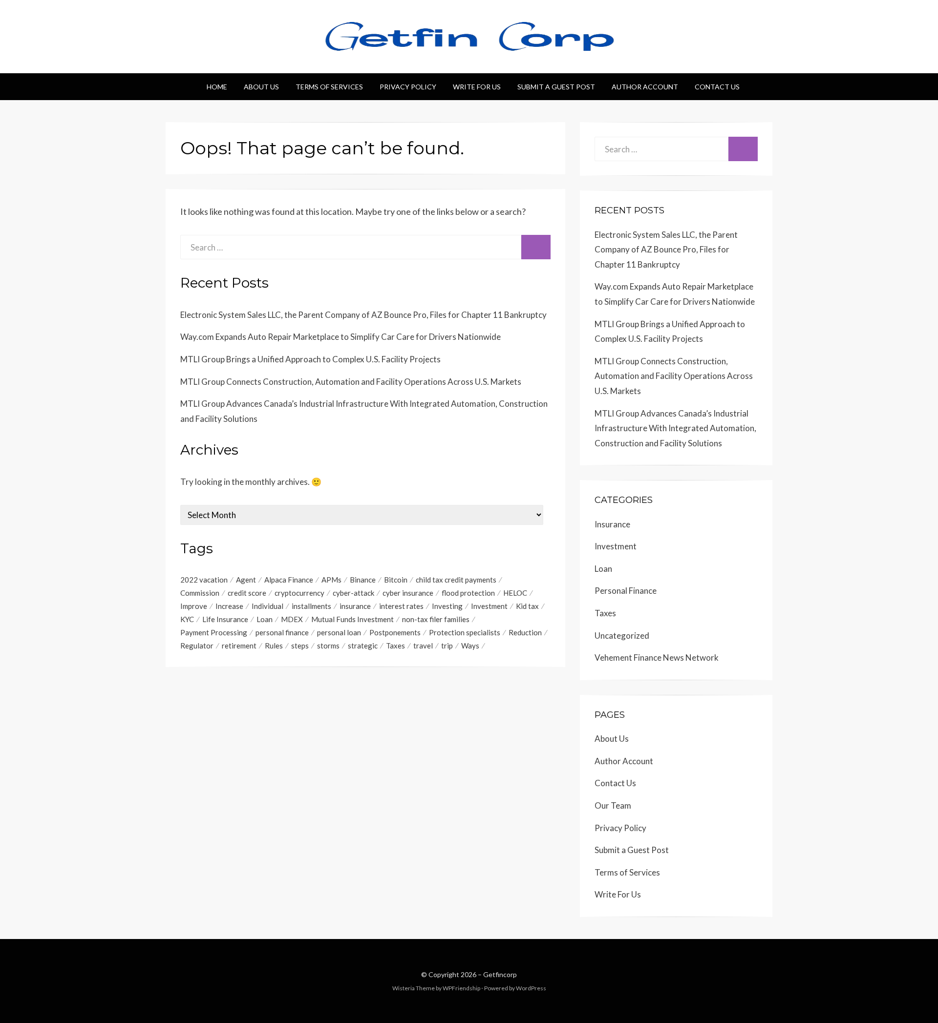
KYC (187, 619)
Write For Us (477, 87)
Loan (264, 619)
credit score (247, 592)
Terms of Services (329, 87)
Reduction (525, 632)
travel (423, 645)
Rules (274, 645)
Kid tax (527, 606)
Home (217, 87)
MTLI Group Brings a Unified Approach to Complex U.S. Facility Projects (310, 359)
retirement (239, 645)
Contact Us (717, 87)
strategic (363, 645)
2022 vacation (204, 579)
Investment (489, 606)
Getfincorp (500, 974)
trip (447, 645)
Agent (246, 579)
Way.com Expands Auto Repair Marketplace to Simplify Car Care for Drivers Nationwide (340, 337)
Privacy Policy (408, 87)
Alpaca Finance (288, 579)
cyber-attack (353, 592)
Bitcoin (395, 579)
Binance (363, 579)
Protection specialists (464, 632)
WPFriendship (461, 988)
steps (300, 645)
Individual (267, 606)
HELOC (515, 592)
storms (328, 645)
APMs (331, 579)
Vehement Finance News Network (657, 657)
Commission (199, 592)
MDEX (292, 619)
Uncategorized (622, 635)
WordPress (531, 988)
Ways (470, 645)
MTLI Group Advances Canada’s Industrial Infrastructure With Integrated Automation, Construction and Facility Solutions (675, 428)
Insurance (612, 524)
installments (311, 606)
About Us (261, 87)
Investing (447, 606)
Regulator (196, 645)
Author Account (645, 87)
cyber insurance (408, 592)
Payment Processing (213, 632)
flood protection (468, 592)
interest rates (401, 606)
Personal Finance (626, 590)
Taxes (395, 645)
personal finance (282, 632)
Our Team (613, 805)
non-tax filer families (435, 619)
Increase (229, 606)
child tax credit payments (456, 579)
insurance (355, 606)
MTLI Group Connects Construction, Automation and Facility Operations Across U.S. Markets (350, 381)
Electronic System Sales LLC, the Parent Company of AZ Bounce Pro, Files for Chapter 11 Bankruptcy (363, 315)
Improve (193, 606)
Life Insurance (225, 619)
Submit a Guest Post (556, 87)
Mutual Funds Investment (352, 619)
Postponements (395, 632)
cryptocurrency (299, 592)
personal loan (339, 632)
